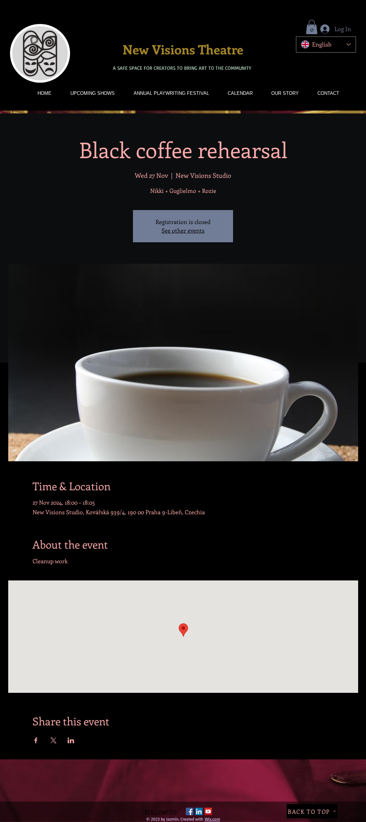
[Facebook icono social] (189, 811)
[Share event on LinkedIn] (71, 740)
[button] (312, 27)
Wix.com (212, 819)
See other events (183, 230)
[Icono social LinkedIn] (199, 811)
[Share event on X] (53, 740)
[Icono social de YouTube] (208, 811)
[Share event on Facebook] (36, 740)
